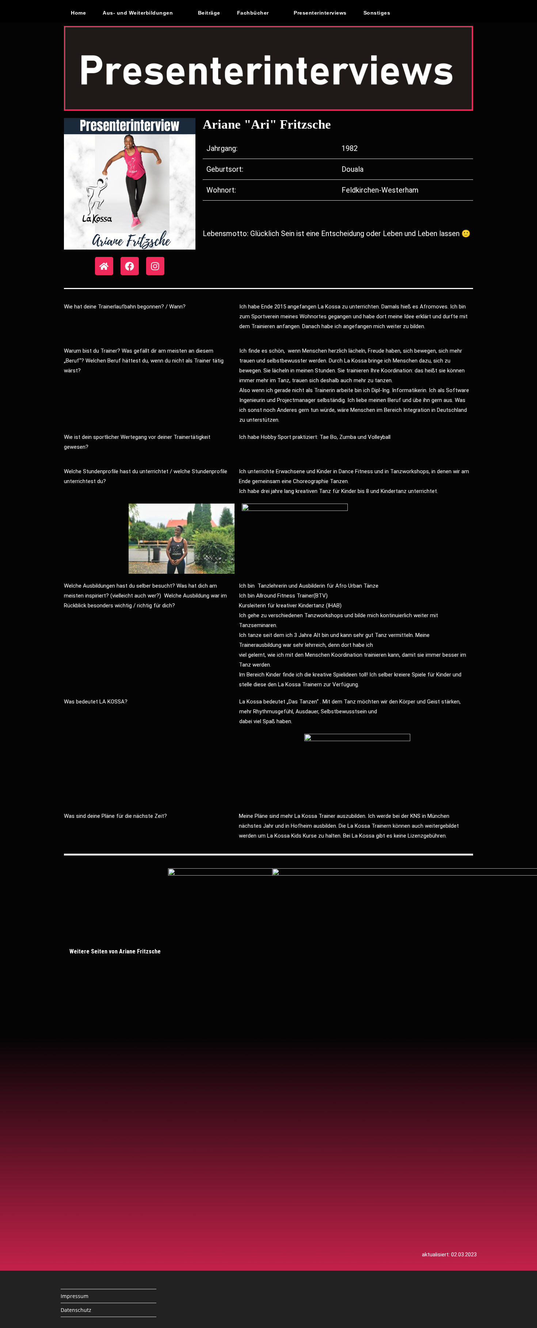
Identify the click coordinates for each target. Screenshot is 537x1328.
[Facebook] (130, 266)
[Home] (104, 266)
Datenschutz (76, 1309)
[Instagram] (155, 266)
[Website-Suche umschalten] (414, 13)
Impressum (74, 1296)
